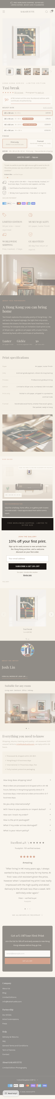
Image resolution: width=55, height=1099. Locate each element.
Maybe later (27, 575)
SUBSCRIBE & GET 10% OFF (27, 566)
